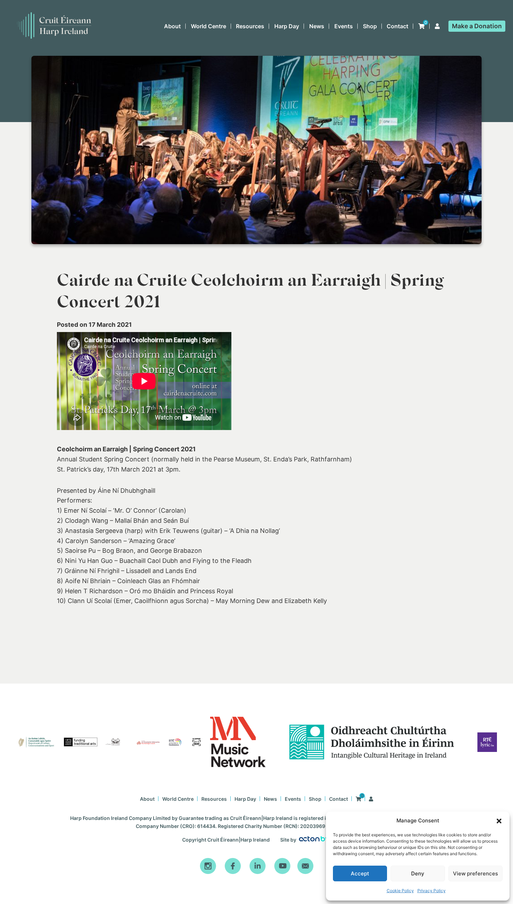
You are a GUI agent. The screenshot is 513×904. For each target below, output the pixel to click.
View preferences (475, 873)
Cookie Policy (400, 890)
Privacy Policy (431, 890)
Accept (360, 873)
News (316, 26)
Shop (370, 26)
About (172, 26)
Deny (417, 873)
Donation (477, 26)
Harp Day (286, 26)
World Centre (208, 26)
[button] (499, 821)
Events (343, 26)
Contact (397, 26)
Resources (250, 26)
